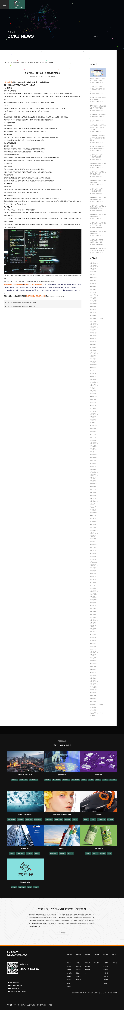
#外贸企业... (94, 608)
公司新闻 (105, 963)
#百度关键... (94, 533)
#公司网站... (94, 414)
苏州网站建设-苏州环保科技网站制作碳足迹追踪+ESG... (98, 116)
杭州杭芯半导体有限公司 (25, 774)
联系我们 (114, 954)
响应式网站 (29, 819)
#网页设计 (93, 292)
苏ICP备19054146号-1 (81, 993)
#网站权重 (93, 600)
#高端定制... (94, 486)
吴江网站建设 (51, 1005)
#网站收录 (93, 559)
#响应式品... (94, 539)
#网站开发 (93, 333)
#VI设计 (92, 388)
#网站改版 (93, 446)
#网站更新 (93, 675)
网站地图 (90, 993)
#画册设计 (93, 411)
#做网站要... (94, 637)
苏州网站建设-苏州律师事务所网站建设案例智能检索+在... (98, 138)
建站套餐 (69, 983)
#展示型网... (94, 530)
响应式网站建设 (34, 780)
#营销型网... (94, 353)
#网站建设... (94, 277)
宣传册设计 (29, 853)
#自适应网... (94, 582)
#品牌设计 (93, 431)
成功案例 (87, 954)
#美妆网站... (94, 364)
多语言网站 (20, 819)
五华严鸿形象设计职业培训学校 (62, 814)
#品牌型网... (94, 536)
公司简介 (78, 963)
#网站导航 (93, 687)
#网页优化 (93, 611)
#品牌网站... (94, 341)
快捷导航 (69, 954)
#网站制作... (94, 301)
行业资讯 (105, 966)
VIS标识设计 (22, 887)
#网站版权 (93, 695)
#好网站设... (94, 469)
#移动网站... (94, 658)
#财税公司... (94, 466)
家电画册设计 (25, 848)
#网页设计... (94, 275)
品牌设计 (88, 853)
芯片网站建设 (56, 780)
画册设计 (86, 819)
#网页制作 (93, 335)
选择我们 (78, 966)
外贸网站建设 (23, 780)
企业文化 (78, 969)
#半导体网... (94, 359)
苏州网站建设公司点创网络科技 (35, 296)
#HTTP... (93, 716)
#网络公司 (93, 376)
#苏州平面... (94, 443)
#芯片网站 (93, 489)
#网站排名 (93, 344)
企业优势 (78, 973)
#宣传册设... (94, 408)
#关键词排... (94, 672)
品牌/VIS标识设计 (25, 882)
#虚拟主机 (93, 594)
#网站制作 (93, 286)
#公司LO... (93, 373)
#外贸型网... (94, 524)
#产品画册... (94, 391)
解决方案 (105, 976)
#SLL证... (93, 649)
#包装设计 (93, 396)
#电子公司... (94, 437)
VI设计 (109, 853)
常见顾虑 (78, 979)
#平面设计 (93, 347)
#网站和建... (94, 661)
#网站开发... (94, 690)
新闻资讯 (17, 62)
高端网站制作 (37, 819)
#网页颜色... (94, 492)
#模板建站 (93, 707)
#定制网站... (94, 402)
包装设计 (95, 853)
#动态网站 (93, 518)
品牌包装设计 (99, 848)
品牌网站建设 (66, 780)
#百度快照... (94, 614)
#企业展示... (94, 527)
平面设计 (37, 853)
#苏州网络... (94, 289)
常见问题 (105, 973)
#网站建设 (93, 280)
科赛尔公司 (98, 774)
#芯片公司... (94, 498)
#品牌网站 (93, 356)
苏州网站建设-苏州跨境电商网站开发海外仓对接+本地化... (98, 127)
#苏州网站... (94, 263)
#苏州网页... (94, 266)
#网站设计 (93, 298)
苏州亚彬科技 (62, 774)
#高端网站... (94, 327)
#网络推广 (93, 704)
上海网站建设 (42, 1005)
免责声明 (95, 993)
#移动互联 (93, 710)
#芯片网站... (94, 385)
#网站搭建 (93, 399)
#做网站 (101, 704)
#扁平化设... (94, 547)
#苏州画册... (94, 463)
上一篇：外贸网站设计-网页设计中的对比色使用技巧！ (21, 302)
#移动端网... (94, 701)
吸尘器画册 (110, 819)
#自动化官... (94, 428)
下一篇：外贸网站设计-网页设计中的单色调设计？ (20, 306)
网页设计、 (113, 780)
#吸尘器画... (94, 460)
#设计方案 (93, 434)
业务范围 (96, 954)
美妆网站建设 (58, 819)
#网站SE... (93, 562)
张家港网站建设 (31, 1005)
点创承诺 (78, 976)
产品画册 (99, 814)
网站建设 (84, 780)
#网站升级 (93, 515)
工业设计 (93, 819)
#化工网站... (94, 417)
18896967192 (14, 982)
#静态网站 (93, 626)
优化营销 (105, 969)
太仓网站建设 (21, 1005)
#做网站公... (94, 510)
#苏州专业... (94, 542)
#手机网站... (94, 663)
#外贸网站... (94, 312)
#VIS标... (93, 423)
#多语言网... (94, 379)
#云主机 (92, 504)
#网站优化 (93, 306)
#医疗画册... (94, 457)
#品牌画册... (94, 420)
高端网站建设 (75, 780)
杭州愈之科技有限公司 (25, 814)
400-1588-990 (14, 988)
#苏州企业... (94, 315)
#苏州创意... (94, 553)
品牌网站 (105, 780)
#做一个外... (94, 634)
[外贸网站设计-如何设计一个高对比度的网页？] (42, 251)
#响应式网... (94, 330)
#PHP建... (93, 585)
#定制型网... (94, 573)
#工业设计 (93, 425)
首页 (12, 62)
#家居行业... (94, 449)
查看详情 (62, 933)
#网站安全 (93, 666)
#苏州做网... (94, 338)
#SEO (101, 318)
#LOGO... (93, 370)
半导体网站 (15, 780)
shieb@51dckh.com (16, 985)
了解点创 (78, 954)
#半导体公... (94, 643)
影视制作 (87, 966)
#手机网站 (93, 623)
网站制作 (91, 780)
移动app (87, 973)
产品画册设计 (101, 819)
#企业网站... (94, 272)
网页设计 (24, 62)
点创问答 (69, 986)
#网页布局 (93, 617)
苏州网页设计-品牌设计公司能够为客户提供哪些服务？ (98, 89)
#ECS (101, 713)
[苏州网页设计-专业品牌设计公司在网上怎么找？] (98, 72)
